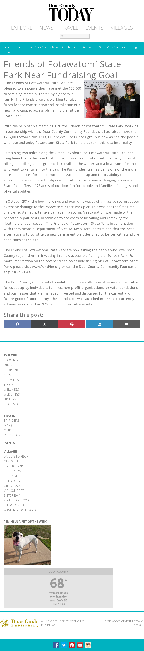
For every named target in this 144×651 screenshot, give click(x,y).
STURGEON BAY (15, 505)
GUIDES (9, 430)
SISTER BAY (12, 495)
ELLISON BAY (13, 471)
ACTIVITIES (11, 380)
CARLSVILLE (12, 461)
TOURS (8, 385)
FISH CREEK (12, 481)
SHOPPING (11, 370)
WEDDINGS (12, 394)
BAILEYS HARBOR (16, 456)
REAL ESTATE (13, 404)
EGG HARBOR (13, 466)
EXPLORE (10, 355)
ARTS (7, 375)
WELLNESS (11, 389)
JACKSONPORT (14, 491)
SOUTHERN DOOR (16, 500)
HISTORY (10, 399)
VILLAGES (10, 451)
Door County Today (72, 13)
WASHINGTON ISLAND (20, 510)
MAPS (8, 425)
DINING (9, 365)
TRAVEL (9, 416)
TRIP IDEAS (11, 420)
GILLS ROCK (12, 486)
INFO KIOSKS (13, 435)
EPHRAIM (10, 476)
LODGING (11, 360)
